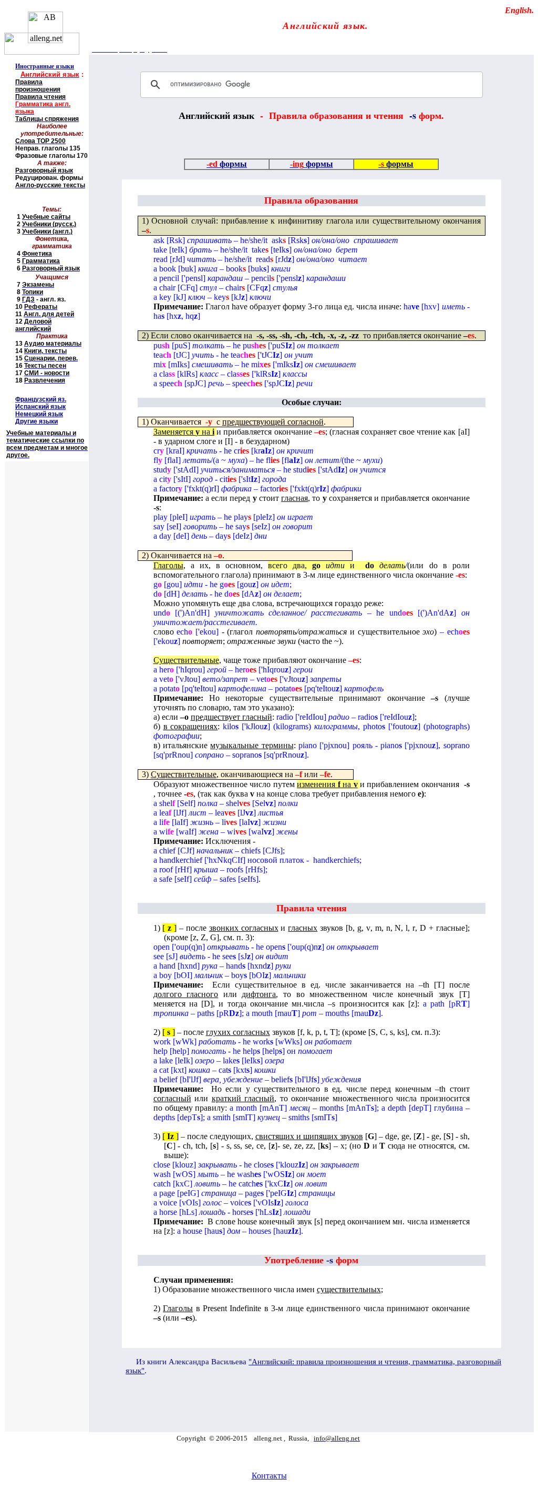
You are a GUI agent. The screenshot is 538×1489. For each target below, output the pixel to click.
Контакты (269, 1475)
